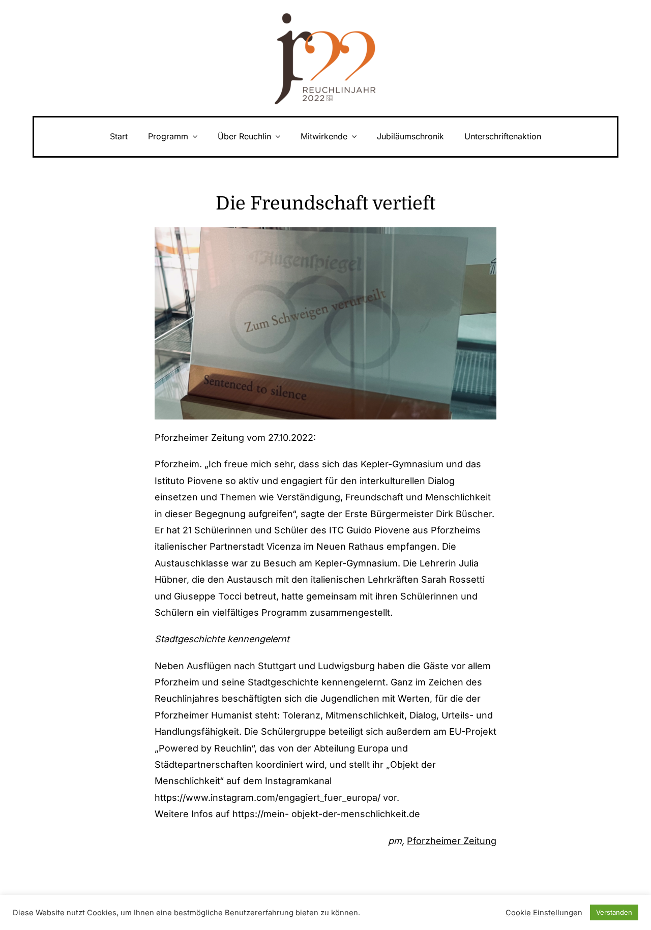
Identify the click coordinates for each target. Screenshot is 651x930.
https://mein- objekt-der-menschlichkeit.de (326, 813)
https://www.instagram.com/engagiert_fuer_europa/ (267, 797)
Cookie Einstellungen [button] (544, 912)
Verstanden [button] (614, 912)
